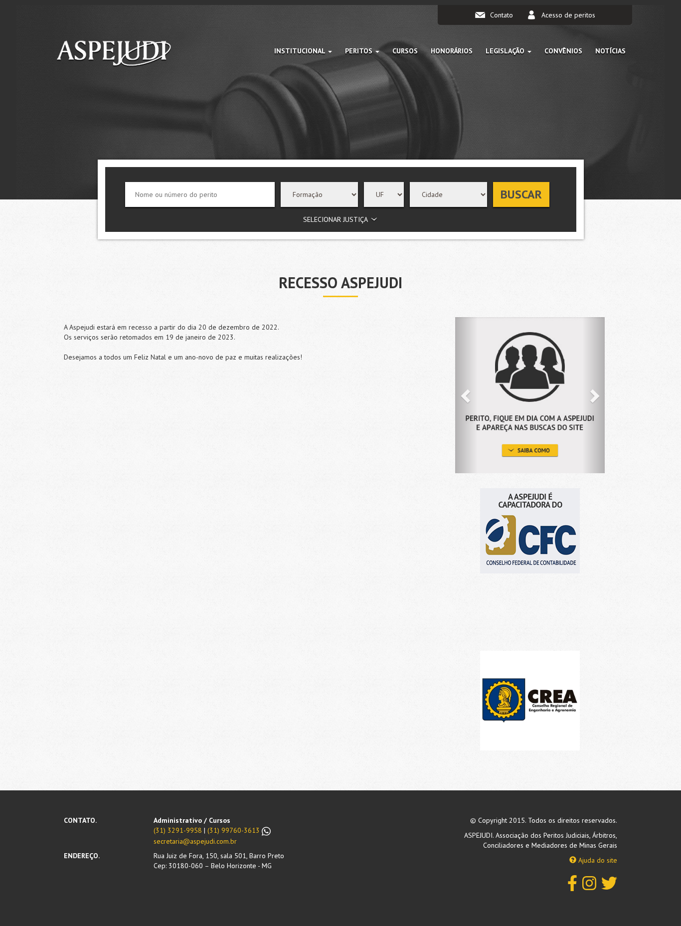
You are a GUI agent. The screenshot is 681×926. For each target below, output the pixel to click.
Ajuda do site (596, 860)
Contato (501, 14)
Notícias (610, 50)
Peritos (359, 50)
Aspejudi (113, 55)
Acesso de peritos (568, 14)
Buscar (521, 194)
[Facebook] (572, 882)
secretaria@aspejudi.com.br (195, 841)
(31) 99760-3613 (234, 830)
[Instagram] (589, 882)
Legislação (506, 50)
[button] (466, 395)
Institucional (300, 50)
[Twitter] (609, 882)
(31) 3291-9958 (178, 830)
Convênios (563, 50)
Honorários (452, 50)
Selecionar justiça (335, 219)
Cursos (405, 50)
